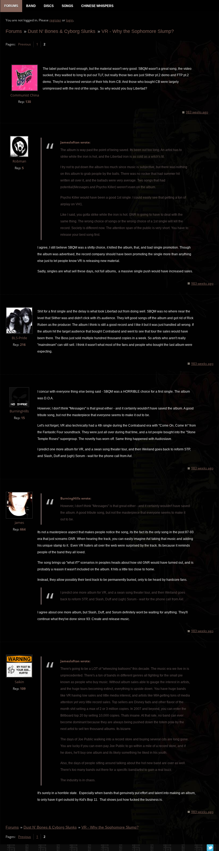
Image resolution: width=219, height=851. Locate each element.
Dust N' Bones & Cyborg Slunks (61, 31)
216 (23, 345)
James (19, 522)
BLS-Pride (19, 338)
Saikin (19, 682)
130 (28, 102)
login (69, 20)
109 (23, 689)
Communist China (24, 95)
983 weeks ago (197, 112)
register (55, 20)
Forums (14, 31)
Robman (19, 161)
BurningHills (19, 411)
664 (23, 529)
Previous (24, 44)
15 (23, 418)
